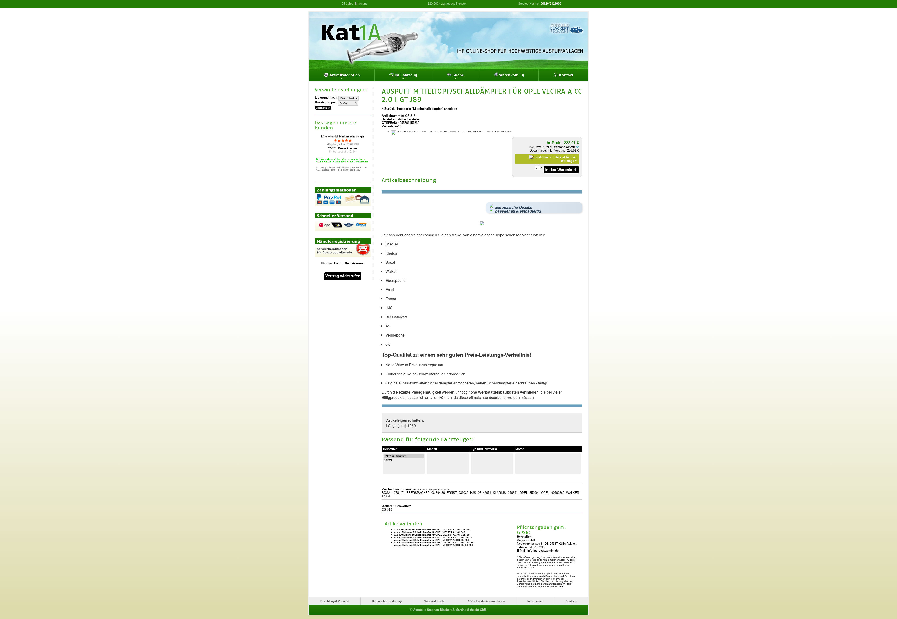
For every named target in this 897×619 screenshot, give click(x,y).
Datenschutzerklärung (387, 601)
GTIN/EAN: (389, 123)
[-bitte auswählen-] (404, 456)
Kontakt (565, 75)
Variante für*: (391, 126)
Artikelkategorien (344, 75)
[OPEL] (404, 460)
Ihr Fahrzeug (405, 75)
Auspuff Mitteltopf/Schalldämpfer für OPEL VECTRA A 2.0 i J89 (429, 532)
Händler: (327, 263)
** (576, 161)
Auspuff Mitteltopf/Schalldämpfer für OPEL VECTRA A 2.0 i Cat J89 (432, 535)
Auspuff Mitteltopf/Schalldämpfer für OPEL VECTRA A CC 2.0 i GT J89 (433, 545)
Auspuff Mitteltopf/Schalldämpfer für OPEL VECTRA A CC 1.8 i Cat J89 (433, 537)
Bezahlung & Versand (334, 601)
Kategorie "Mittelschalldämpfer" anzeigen (427, 108)
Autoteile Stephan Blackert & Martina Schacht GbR (449, 610)
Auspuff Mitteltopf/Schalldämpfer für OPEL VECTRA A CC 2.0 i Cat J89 (433, 542)
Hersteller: (389, 119)
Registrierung (355, 263)
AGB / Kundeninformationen (486, 601)
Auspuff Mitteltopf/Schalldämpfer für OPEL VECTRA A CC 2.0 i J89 (431, 540)
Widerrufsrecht (434, 601)
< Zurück (388, 108)
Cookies (571, 601)
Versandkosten (565, 147)
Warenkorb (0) (511, 75)
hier (547, 581)
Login (338, 263)
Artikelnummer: (393, 115)
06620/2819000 (551, 3)
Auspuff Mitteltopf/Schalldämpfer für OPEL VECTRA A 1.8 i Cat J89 (432, 529)
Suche (458, 75)
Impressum (535, 601)
